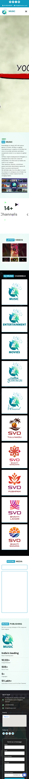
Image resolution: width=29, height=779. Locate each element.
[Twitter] (13, 2)
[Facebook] (10, 2)
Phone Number (8, 756)
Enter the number (9, 772)
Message (7, 762)
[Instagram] (16, 2)
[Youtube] (19, 2)
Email (6, 750)
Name (6, 744)
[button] (26, 11)
